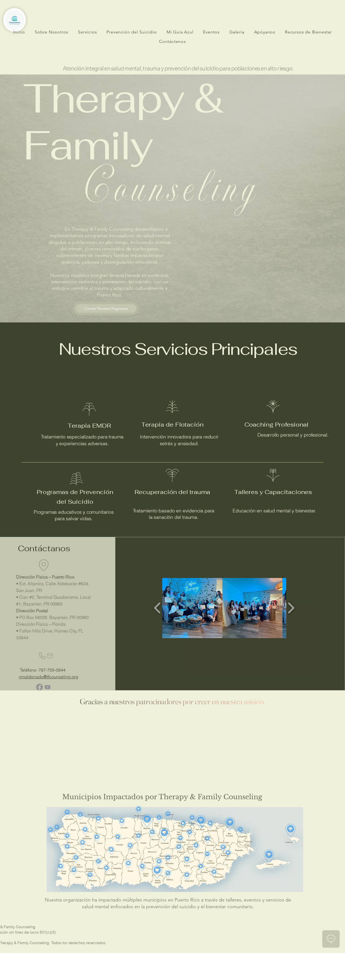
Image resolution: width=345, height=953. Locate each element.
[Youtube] (47, 687)
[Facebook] (39, 687)
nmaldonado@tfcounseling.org (48, 676)
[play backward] (157, 608)
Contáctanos (44, 548)
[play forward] (291, 608)
